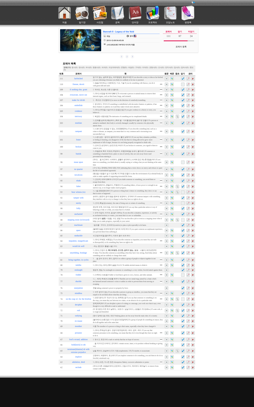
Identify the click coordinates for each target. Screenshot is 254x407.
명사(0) (81, 67)
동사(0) (74, 67)
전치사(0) (169, 67)
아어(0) (145, 67)
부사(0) (88, 67)
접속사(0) (184, 67)
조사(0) (161, 67)
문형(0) (124, 67)
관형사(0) (153, 67)
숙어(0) (104, 67)
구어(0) (138, 67)
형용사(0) (96, 67)
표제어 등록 (181, 47)
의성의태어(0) (114, 67)
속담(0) (131, 67)
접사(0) (177, 67)
